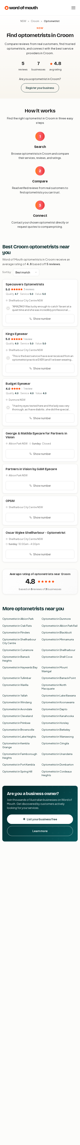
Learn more (40, 831)
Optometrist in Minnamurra (58, 639)
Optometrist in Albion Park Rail (59, 625)
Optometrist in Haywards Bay (19, 667)
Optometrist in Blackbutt (57, 632)
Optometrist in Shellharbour (58, 650)
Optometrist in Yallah (15, 695)
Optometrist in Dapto (54, 709)
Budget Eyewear (18, 383)
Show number (42, 318)
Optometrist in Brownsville (18, 729)
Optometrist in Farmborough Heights (19, 755)
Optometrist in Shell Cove (57, 656)
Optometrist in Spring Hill (17, 771)
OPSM (10, 501)
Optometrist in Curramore (17, 650)
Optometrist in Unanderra (57, 753)
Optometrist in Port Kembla (18, 764)
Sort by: (6, 272)
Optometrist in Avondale (17, 709)
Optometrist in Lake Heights (19, 736)
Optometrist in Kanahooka (58, 716)
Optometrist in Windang (17, 702)
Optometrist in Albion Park (18, 618)
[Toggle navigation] (73, 8)
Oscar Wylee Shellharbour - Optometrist (35, 533)
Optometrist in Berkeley (56, 729)
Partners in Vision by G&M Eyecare (31, 469)
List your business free (42, 819)
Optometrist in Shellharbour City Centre (19, 641)
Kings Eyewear (17, 334)
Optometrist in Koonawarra (58, 702)
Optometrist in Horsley (55, 722)
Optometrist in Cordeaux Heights (57, 773)
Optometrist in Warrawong (58, 736)
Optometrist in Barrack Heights (16, 658)
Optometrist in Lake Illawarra (59, 695)
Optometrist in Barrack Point (59, 678)
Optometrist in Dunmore (56, 618)
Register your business (40, 87)
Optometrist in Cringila (55, 743)
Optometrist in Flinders (16, 632)
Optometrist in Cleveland (17, 716)
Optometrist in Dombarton (58, 764)
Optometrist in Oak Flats (17, 625)
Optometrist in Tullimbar (16, 678)
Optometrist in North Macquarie (54, 686)
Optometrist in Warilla (15, 684)
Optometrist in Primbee (16, 722)
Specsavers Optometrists (25, 284)
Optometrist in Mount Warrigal (55, 669)
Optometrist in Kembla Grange (16, 745)
